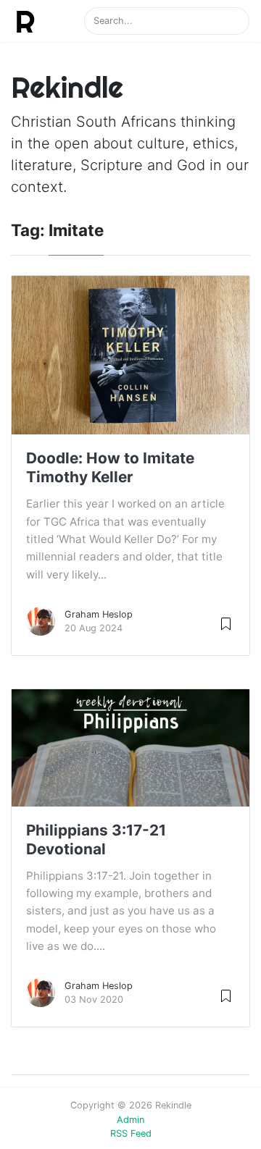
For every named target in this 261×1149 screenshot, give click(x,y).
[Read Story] (226, 623)
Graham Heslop (99, 614)
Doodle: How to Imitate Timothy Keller (110, 467)
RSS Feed (131, 1133)
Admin (130, 1119)
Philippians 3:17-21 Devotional (96, 839)
